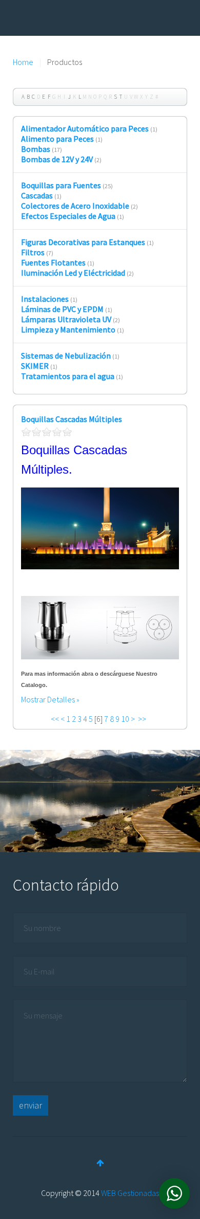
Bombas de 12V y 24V (57, 159)
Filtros (33, 252)
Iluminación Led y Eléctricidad (73, 273)
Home (23, 62)
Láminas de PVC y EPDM (62, 309)
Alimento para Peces (57, 139)
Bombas (35, 149)
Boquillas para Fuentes (61, 185)
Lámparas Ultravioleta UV (66, 319)
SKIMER (35, 366)
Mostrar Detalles (48, 699)
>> (143, 719)
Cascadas (37, 195)
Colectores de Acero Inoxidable (75, 206)
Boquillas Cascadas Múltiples (71, 419)
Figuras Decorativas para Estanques (83, 242)
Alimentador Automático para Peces (85, 128)
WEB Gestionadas (130, 1193)
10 (125, 719)
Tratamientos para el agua (67, 376)
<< (55, 719)
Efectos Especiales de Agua (68, 216)
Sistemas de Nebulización (66, 355)
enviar (30, 1105)
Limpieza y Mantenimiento (68, 329)
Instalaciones (45, 299)
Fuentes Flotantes (53, 262)
